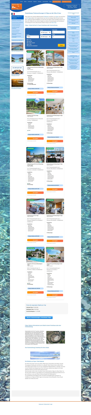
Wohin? (28, 34)
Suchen (61, 45)
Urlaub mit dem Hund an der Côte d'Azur (73, 23)
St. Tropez (29, 18)
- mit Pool (74, 6)
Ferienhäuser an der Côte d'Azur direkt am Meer (73, 17)
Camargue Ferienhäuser (16, 25)
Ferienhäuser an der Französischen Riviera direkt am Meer (73, 56)
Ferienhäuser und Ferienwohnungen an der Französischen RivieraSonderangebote (73, 67)
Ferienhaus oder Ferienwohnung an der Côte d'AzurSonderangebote (73, 27)
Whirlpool (30, 41)
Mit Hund (30, 44)
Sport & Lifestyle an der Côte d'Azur (73, 38)
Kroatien (39, 1)
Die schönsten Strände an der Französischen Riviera (73, 49)
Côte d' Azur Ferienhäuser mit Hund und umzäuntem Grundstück (17, 88)
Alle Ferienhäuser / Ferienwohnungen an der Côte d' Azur (45, 356)
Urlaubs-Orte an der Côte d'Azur (17, 40)
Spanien (35, 1)
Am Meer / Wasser (31, 42)
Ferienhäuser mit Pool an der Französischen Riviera (73, 60)
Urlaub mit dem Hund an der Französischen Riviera (73, 63)
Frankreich (30, 1)
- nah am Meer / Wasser (71, 7)
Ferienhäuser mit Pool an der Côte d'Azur (73, 20)
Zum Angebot (35, 92)
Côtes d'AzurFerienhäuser (16, 24)
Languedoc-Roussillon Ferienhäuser (15, 28)
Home (21, 1)
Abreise (41, 34)
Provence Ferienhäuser (16, 30)
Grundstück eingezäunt (33, 45)
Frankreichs (46, 16)
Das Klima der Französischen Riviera (73, 52)
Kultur (73, 41)
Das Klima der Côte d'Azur (73, 43)
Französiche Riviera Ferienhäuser (17, 22)
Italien (25, 1)
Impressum (41, 404)
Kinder (53, 34)
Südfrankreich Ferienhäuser (16, 20)
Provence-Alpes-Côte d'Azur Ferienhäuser (16, 37)
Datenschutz (46, 404)
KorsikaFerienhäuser (15, 31)
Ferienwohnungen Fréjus (45, 353)
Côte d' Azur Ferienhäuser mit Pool (17, 51)
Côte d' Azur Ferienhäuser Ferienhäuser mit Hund (15, 75)
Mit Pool (29, 39)
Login (51, 404)
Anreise (41, 30)
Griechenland (45, 1)
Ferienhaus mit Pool (66, 1)
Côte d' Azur (53, 22)
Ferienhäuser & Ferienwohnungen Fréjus (73, 13)
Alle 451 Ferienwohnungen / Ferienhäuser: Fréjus (39, 317)
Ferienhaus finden (56, 1)
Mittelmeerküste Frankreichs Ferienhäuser (16, 34)
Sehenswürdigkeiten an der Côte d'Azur (73, 32)
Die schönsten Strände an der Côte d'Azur (73, 35)
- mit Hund (69, 6)
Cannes (57, 16)
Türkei (50, 1)
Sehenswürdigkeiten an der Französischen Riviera (73, 46)
